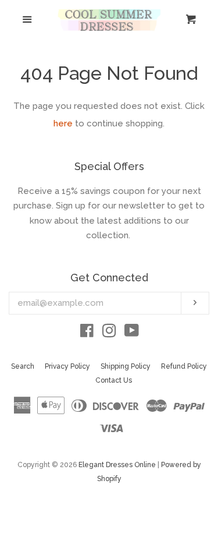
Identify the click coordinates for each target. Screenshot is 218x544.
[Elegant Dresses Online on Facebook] (87, 333)
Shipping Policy (126, 366)
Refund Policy (184, 366)
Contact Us (113, 380)
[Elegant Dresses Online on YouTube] (131, 333)
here (63, 123)
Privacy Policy (67, 366)
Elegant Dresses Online (117, 465)
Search (22, 366)
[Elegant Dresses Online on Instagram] (109, 333)
